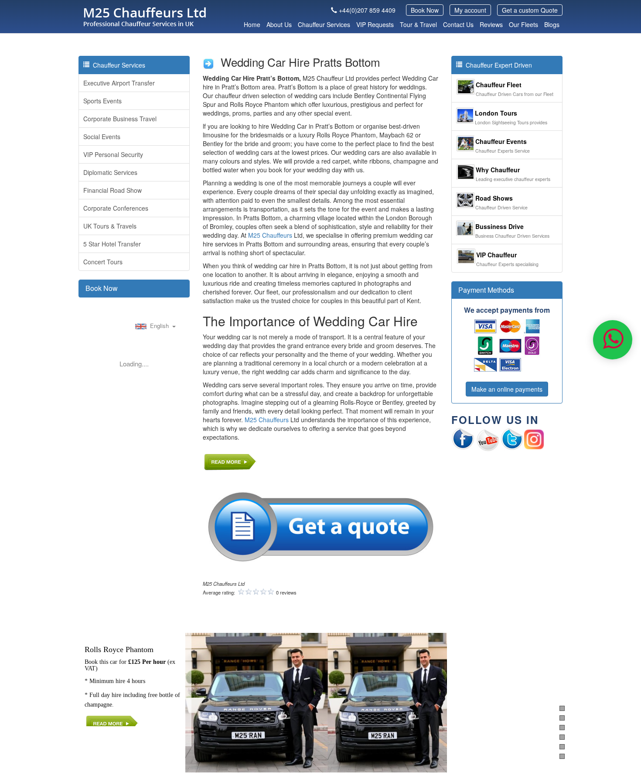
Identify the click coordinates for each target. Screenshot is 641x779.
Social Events (101, 136)
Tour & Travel (418, 24)
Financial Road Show (112, 190)
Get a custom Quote (530, 10)
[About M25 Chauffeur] (230, 460)
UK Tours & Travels (109, 226)
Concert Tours (103, 261)
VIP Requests (375, 24)
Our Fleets (523, 24)
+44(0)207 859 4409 (367, 10)
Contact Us (458, 24)
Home (252, 24)
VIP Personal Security (113, 154)
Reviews (491, 24)
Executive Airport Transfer (119, 83)
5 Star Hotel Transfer (112, 243)
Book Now (425, 10)
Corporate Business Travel (120, 118)
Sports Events (102, 100)
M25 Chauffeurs (270, 235)
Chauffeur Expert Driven (497, 65)
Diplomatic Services (110, 172)
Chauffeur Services (324, 24)
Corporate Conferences (115, 208)
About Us (279, 24)
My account (470, 10)
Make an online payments (506, 389)
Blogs (551, 24)
